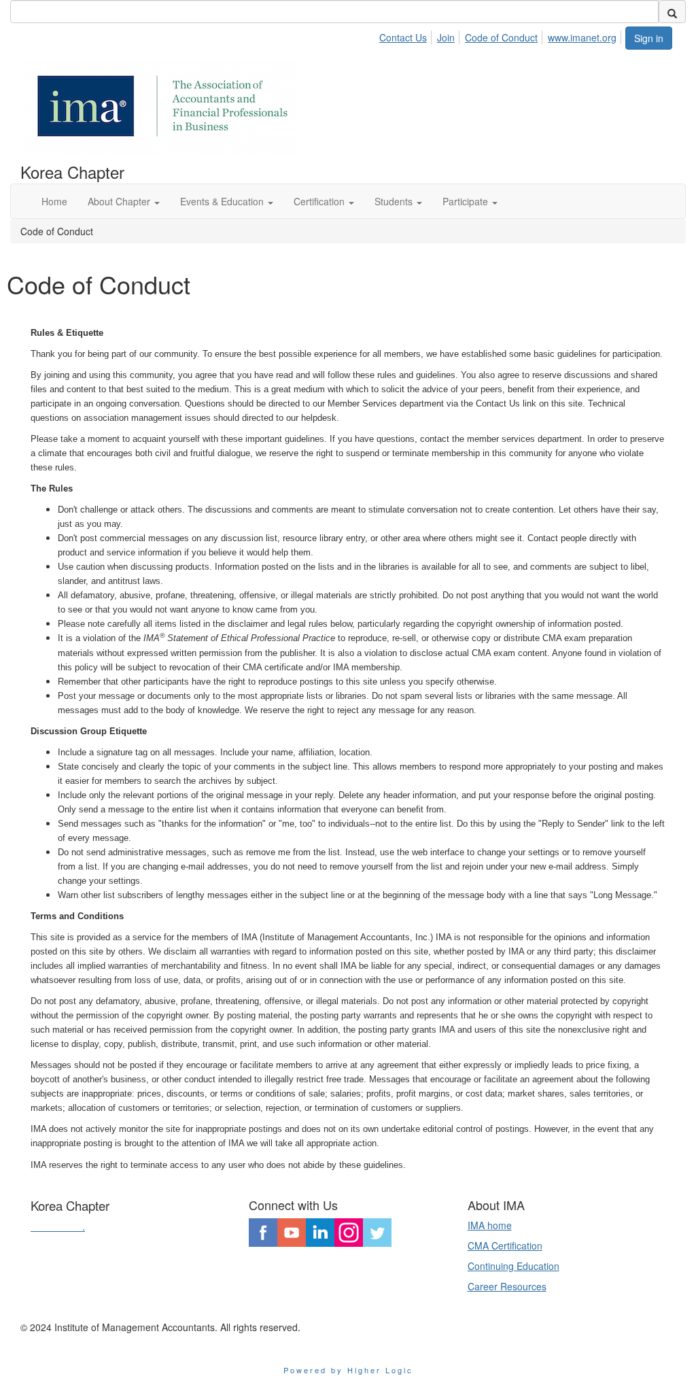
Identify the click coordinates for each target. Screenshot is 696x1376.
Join (446, 37)
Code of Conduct (501, 37)
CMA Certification (505, 1245)
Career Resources (507, 1286)
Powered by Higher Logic (348, 1369)
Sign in (648, 38)
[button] (123, 201)
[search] (672, 11)
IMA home (490, 1225)
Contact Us (403, 37)
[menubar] (501, 35)
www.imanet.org (582, 37)
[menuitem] (407, 35)
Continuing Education (513, 1266)
